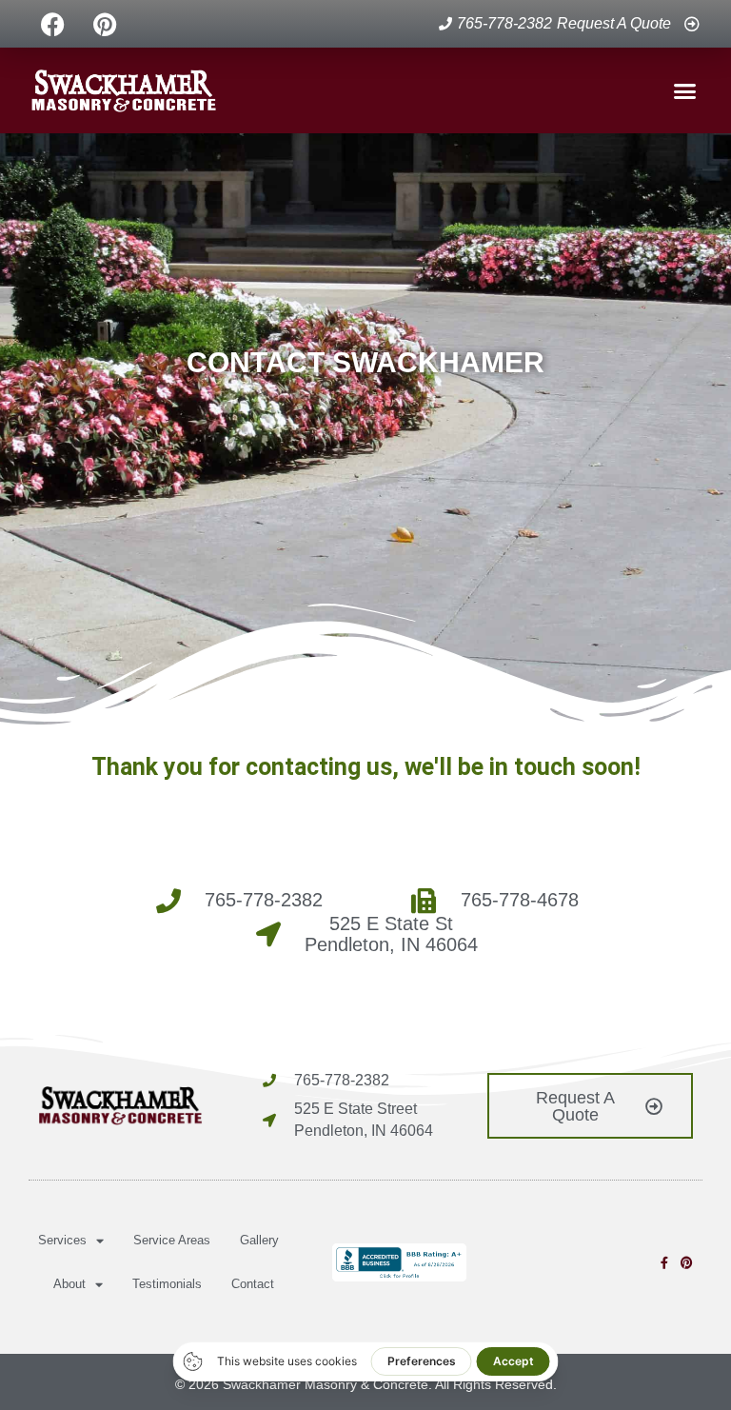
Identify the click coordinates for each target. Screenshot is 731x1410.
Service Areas (171, 1240)
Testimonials (167, 1284)
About (69, 1284)
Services (62, 1240)
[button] (684, 90)
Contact (252, 1284)
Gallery (259, 1240)
